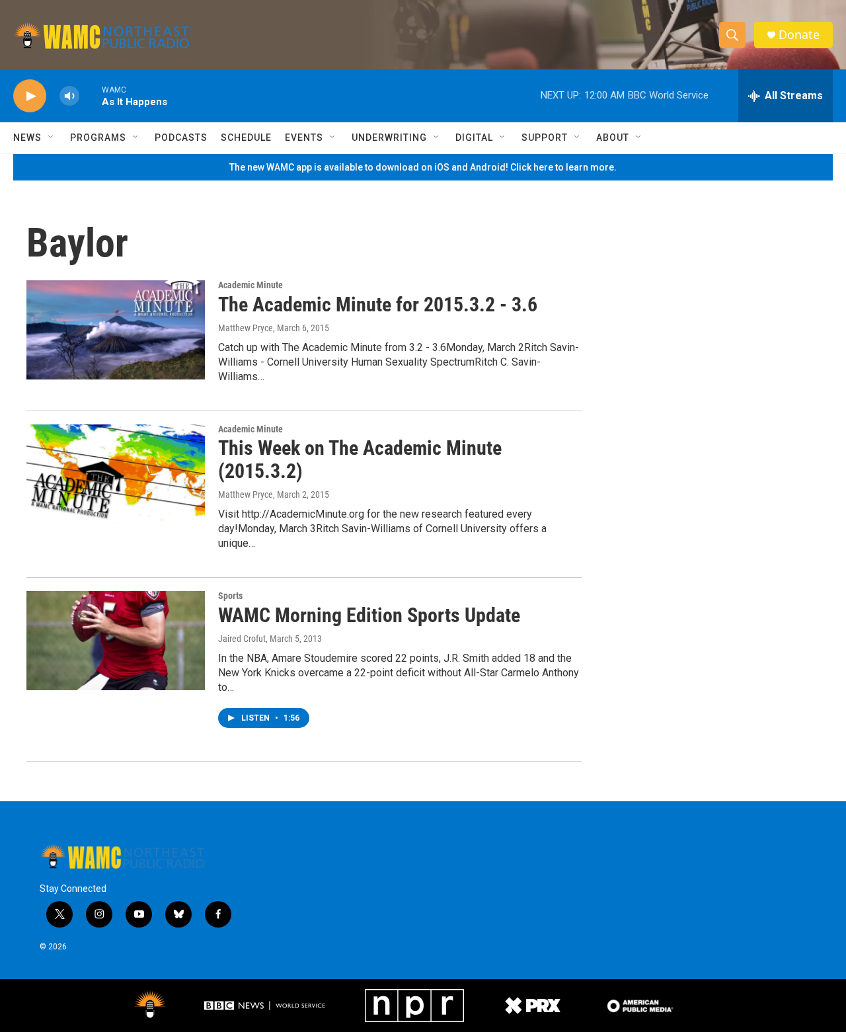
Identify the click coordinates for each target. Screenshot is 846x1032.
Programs (98, 137)
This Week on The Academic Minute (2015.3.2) (360, 459)
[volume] (69, 96)
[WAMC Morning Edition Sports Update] (115, 640)
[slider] (91, 95)
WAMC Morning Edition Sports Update (369, 615)
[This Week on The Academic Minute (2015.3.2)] (115, 474)
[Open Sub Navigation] (51, 137)
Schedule (246, 137)
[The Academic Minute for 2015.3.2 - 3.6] (115, 329)
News (27, 137)
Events (304, 137)
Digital (474, 137)
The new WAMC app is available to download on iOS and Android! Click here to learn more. (423, 167)
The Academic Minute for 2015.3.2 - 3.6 (377, 304)
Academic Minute (250, 285)
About (612, 137)
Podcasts (181, 137)
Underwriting (389, 137)
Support (544, 137)
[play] (29, 96)
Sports (230, 595)
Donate (799, 35)
